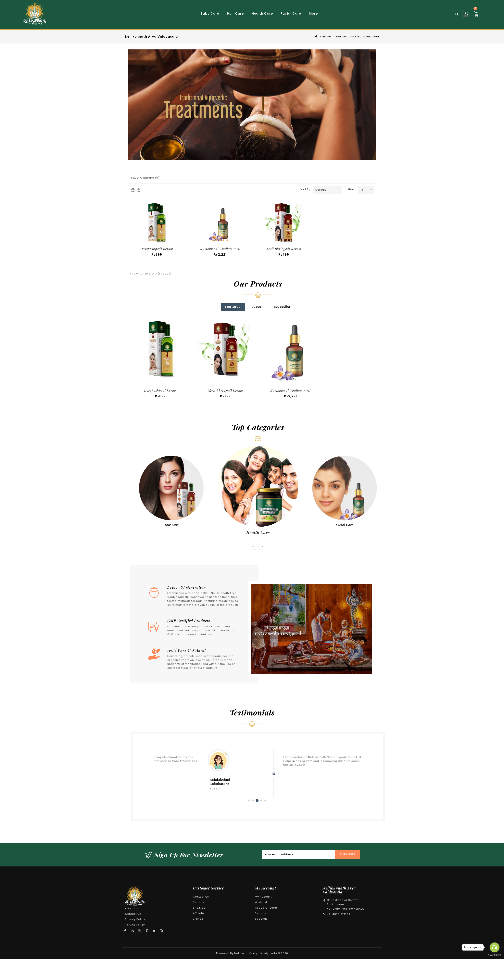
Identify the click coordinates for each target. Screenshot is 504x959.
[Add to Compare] (165, 350)
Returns (198, 902)
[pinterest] (147, 931)
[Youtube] (140, 931)
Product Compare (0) (143, 178)
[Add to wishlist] (156, 350)
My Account (263, 897)
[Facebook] (125, 931)
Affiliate (198, 913)
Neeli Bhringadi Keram (283, 249)
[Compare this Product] (161, 225)
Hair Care (171, 525)
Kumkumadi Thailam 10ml (220, 249)
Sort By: (305, 189)
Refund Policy (135, 925)
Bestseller (282, 307)
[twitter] (154, 931)
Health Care (258, 532)
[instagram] (161, 931)
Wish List (261, 902)
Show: (350, 189)
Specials (261, 919)
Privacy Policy (135, 919)
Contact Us (133, 914)
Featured (233, 307)
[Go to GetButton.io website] (494, 955)
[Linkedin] (132, 931)
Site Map (199, 908)
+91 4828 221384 (338, 914)
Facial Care (344, 525)
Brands (198, 919)
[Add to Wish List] (152, 225)
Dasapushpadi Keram (156, 249)
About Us (131, 908)
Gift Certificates (266, 908)
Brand (326, 36)
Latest (257, 307)
